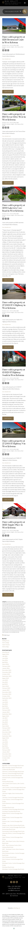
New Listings (5, 642)
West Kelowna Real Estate (9, 857)
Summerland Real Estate (6, 621)
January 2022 (5, 752)
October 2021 (6, 758)
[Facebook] (11, 882)
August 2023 (5, 716)
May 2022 (5, 744)
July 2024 (4, 700)
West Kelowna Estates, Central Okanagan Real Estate (14, 628)
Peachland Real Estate (6, 614)
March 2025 (5, 686)
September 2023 (6, 714)
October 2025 (6, 674)
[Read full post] (14, 27)
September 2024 (6, 698)
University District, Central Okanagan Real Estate (11, 622)
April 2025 (5, 684)
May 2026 (5, 660)
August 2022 (5, 738)
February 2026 (6, 666)
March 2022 (5, 748)
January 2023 (5, 730)
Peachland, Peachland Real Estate (8, 616)
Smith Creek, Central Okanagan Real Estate (14, 620)
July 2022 (4, 740)
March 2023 (5, 726)
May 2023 (5, 722)
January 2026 (5, 668)
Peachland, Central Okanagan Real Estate (17, 614)
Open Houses (6, 644)
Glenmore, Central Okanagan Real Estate (13, 771)
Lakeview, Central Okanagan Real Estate (13, 797)
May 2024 (5, 704)
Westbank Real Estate (8, 867)
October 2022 (6, 734)
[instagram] (14, 882)
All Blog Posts (5, 640)
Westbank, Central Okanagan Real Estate (12, 632)
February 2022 (6, 750)
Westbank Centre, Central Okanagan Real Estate (10, 630)
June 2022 (5, 742)
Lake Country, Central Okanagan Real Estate (14, 787)
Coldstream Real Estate (17, 602)
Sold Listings (5, 646)
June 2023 (5, 720)
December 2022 (6, 732)
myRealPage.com (16, 908)
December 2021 (6, 754)
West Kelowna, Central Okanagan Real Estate (17, 629)
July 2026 (4, 656)
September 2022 (6, 736)
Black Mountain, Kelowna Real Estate (12, 767)
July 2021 (4, 760)
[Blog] (17, 882)
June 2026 (5, 658)
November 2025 (6, 672)
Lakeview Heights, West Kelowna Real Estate (12, 47)
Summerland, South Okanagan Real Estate (18, 621)
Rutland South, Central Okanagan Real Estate (14, 617)
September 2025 (6, 676)
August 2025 (5, 678)
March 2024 (5, 708)
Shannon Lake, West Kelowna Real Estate (13, 825)
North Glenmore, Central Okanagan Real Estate (15, 613)
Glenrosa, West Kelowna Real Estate (11, 605)
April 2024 (5, 706)
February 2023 (6, 728)
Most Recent (5, 652)
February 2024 (6, 710)
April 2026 (5, 662)
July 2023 (4, 718)
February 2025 (6, 688)
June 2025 (5, 680)
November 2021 (6, 756)
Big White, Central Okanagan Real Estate (14, 601)
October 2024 (6, 696)
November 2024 (6, 694)
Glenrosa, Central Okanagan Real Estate (12, 773)
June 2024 (5, 702)
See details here (6, 59)
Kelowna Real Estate (16, 606)
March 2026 (5, 664)
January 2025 (5, 690)
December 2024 (6, 692)
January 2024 (5, 712)
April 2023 (5, 724)
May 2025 (5, 682)
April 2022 (5, 746)
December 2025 (6, 670)
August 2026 (5, 654)
